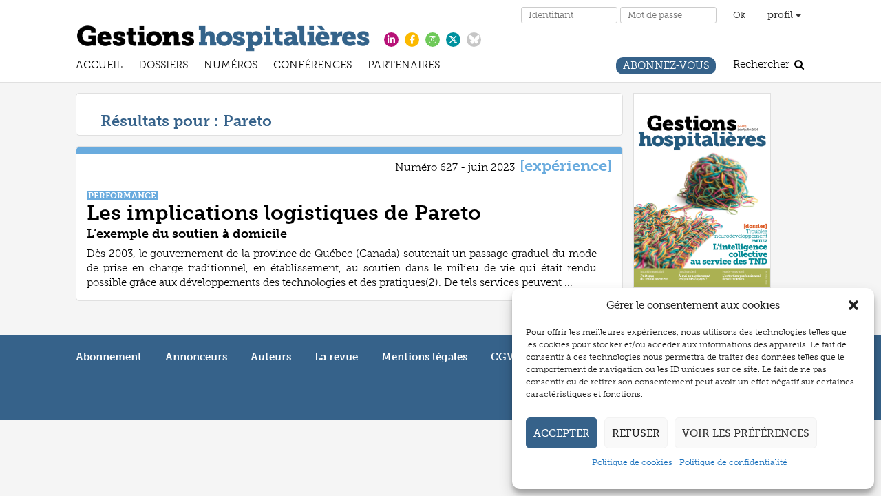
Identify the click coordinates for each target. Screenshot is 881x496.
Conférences (312, 66)
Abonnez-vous (666, 67)
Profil (781, 15)
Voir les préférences (745, 433)
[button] (853, 305)
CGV (502, 357)
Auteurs (271, 357)
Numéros (230, 66)
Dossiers (163, 66)
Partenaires (404, 66)
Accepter (561, 433)
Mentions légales (424, 357)
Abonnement (109, 357)
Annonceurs (196, 357)
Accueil (99, 66)
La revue (336, 357)
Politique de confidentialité (733, 462)
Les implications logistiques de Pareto (284, 212)
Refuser (636, 433)
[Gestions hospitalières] (223, 36)
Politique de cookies (632, 462)
